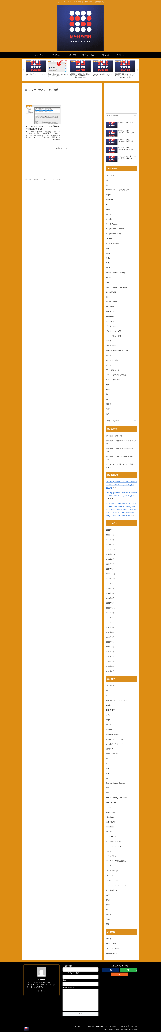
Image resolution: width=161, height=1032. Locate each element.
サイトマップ (133, 1026)
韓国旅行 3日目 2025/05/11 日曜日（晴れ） (121, 442)
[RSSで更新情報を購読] (44, 991)
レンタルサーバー (80, 1026)
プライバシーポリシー (111, 1026)
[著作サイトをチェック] (39, 991)
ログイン (109, 939)
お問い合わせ (123, 1026)
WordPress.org (111, 953)
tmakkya (109, 488)
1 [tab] (76, 82)
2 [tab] (79, 82)
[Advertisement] (62, 97)
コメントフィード (113, 948)
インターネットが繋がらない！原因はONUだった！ (120, 465)
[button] (135, 115)
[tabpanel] (35, 69)
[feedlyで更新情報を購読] (41, 991)
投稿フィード (111, 943)
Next (138, 70)
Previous (23, 70)
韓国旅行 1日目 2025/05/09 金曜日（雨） (120, 457)
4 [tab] (85, 82)
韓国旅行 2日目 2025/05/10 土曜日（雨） (119, 450)
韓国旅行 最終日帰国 (114, 436)
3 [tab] (82, 82)
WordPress (91, 1026)
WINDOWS (99, 1026)
